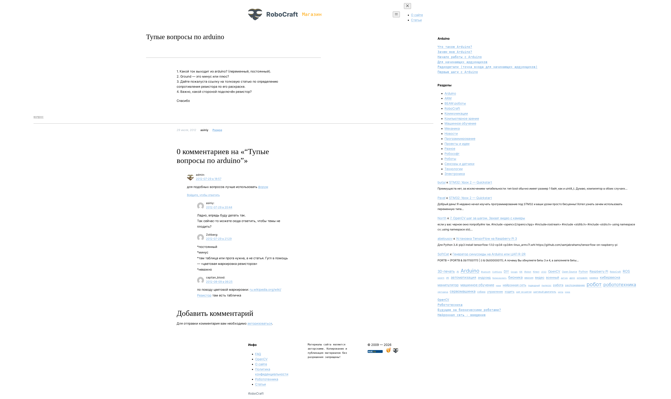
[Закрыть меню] (407, 6)
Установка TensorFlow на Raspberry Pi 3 (486, 238)
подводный (534, 285)
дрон (572, 277)
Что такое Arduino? (455, 47)
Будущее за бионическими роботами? (469, 310)
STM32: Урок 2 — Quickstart (470, 182)
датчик (564, 278)
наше (498, 285)
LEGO (543, 272)
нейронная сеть (514, 285)
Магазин (312, 14)
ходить (509, 291)
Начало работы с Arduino (460, 57)
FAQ (258, 354)
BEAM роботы (455, 103)
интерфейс (582, 278)
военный (552, 277)
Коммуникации (456, 113)
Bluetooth (485, 272)
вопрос (39, 116)
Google (514, 272)
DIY (506, 271)
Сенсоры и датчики (459, 164)
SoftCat (443, 254)
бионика (515, 277)
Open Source (569, 271)
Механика (452, 128)
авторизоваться (259, 323)
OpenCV (554, 271)
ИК (447, 278)
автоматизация (463, 277)
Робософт (452, 153)
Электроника (455, 174)
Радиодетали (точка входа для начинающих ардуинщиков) (487, 67)
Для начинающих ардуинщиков (463, 62)
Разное (217, 130)
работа (558, 285)
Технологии (454, 169)
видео (539, 277)
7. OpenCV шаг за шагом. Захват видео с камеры (487, 218)
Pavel (441, 198)
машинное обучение (477, 285)
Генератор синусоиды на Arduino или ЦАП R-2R (489, 254)
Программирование (460, 138)
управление (495, 291)
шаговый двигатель (544, 291)
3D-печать (446, 271)
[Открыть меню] (396, 14)
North (442, 218)
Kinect (536, 271)
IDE (520, 272)
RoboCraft (282, 14)
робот (594, 284)
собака (481, 291)
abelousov (445, 238)
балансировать (499, 278)
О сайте (261, 364)
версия (528, 277)
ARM (448, 98)
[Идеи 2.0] (388, 352)
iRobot (527, 271)
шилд (560, 292)
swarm (441, 278)
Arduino (450, 93)
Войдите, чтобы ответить (203, 195)
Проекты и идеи (457, 144)
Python (583, 271)
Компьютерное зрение (462, 118)
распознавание (575, 285)
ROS (626, 271)
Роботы (450, 159)
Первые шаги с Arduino (458, 72)
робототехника (619, 284)
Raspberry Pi (599, 271)
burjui (442, 182)
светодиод (443, 292)
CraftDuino (497, 272)
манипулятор (448, 285)
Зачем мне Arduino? (455, 52)
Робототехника (450, 305)
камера (593, 277)
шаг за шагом (524, 291)
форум (263, 187)
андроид (484, 277)
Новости (451, 133)
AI (458, 271)
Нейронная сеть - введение (462, 315)
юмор (567, 292)
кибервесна (610, 277)
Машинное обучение (460, 123)
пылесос (546, 285)
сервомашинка (462, 291)
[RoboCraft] (395, 352)
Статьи (260, 384)
